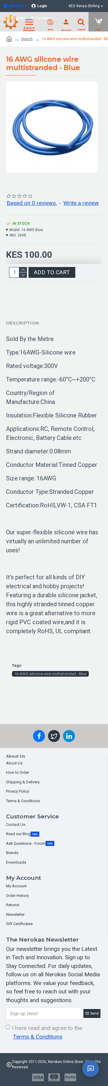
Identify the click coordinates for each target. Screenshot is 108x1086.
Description (22, 323)
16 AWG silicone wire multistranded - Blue (50, 674)
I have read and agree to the (47, 1032)
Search (27, 39)
